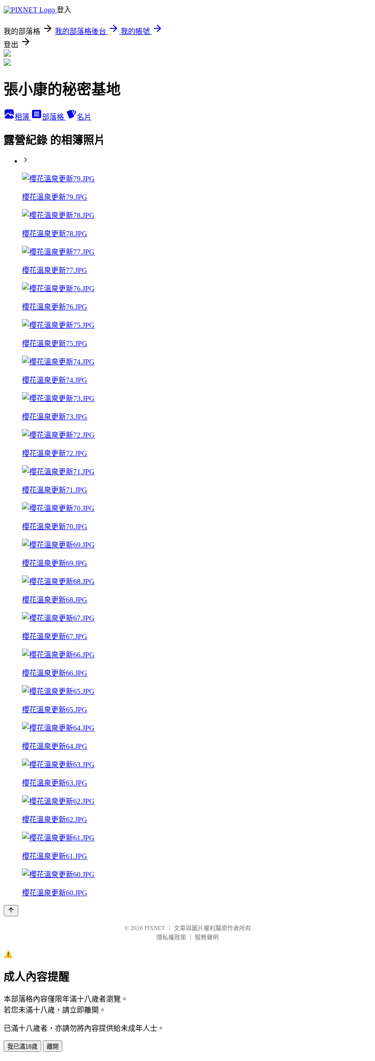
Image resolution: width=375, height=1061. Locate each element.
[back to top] (11, 910)
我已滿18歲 (22, 1046)
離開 (53, 1046)
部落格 (54, 117)
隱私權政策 (171, 937)
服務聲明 (207, 937)
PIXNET (155, 928)
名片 (84, 117)
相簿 (23, 117)
